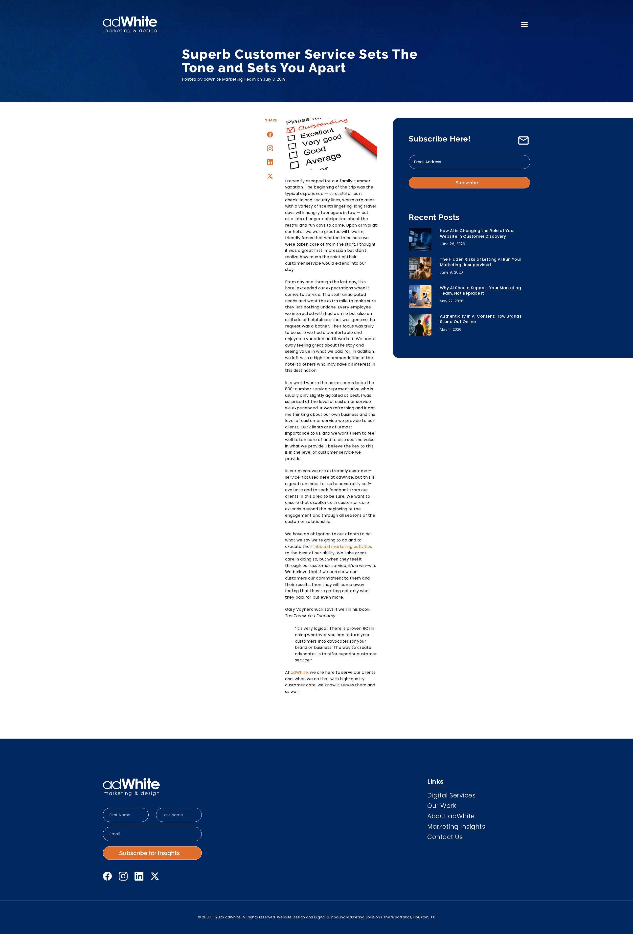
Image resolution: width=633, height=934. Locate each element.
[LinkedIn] (139, 876)
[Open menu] (524, 24)
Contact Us (445, 837)
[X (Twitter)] (154, 876)
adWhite (299, 672)
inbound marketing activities (343, 546)
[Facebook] (107, 876)
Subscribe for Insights (149, 853)
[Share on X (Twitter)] (270, 176)
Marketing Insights (456, 827)
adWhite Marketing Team (230, 79)
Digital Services (451, 796)
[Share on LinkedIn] (270, 162)
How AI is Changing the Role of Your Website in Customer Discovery (477, 233)
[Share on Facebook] (270, 135)
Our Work (441, 806)
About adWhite (451, 817)
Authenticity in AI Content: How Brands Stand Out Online (480, 319)
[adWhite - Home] (131, 787)
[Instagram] (270, 148)
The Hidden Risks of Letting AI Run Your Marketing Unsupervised (480, 262)
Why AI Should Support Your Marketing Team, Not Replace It (480, 290)
